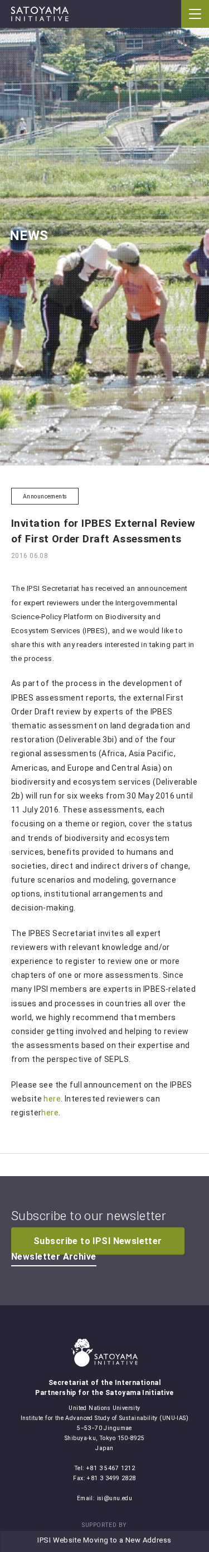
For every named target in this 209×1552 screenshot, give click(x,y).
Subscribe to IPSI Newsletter (97, 1241)
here (52, 1098)
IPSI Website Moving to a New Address (104, 1540)
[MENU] (195, 14)
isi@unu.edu (115, 1498)
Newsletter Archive (53, 1256)
